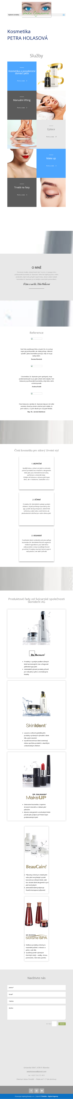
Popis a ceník (21, 81)
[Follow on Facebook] (31, 1090)
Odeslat (62, 1024)
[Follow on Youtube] (42, 1090)
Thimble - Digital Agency (49, 1096)
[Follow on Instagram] (36, 1090)
